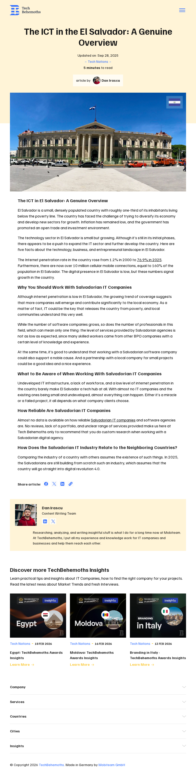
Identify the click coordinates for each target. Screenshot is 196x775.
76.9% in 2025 (149, 259)
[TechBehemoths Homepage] (25, 10)
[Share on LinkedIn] (62, 484)
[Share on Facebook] (46, 484)
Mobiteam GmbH (112, 764)
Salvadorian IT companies (113, 419)
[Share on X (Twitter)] (54, 484)
